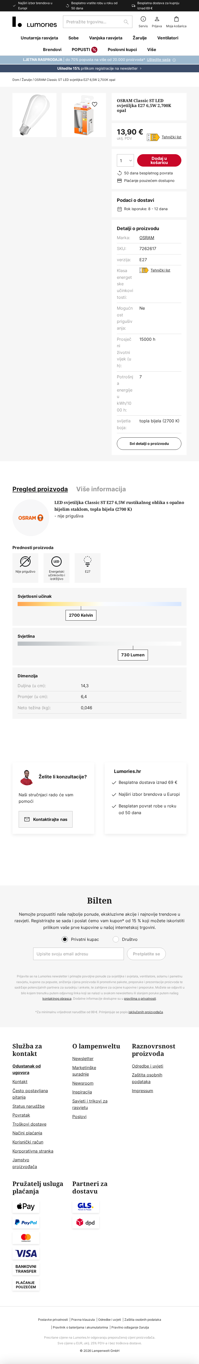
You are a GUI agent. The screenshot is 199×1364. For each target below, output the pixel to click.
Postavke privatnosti (53, 1319)
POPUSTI (81, 49)
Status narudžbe (28, 1106)
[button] (94, 104)
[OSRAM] (30, 517)
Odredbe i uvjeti (147, 1066)
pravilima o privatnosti (140, 998)
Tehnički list (171, 136)
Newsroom (83, 1083)
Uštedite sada (158, 59)
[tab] (40, 489)
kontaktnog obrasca (57, 998)
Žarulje (27, 79)
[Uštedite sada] (99, 64)
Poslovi (79, 1116)
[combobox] (97, 22)
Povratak (21, 1115)
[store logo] (34, 22)
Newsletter (83, 1058)
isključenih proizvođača (146, 1012)
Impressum (142, 1090)
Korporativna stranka (32, 1151)
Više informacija (101, 489)
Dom (15, 79)
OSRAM (146, 237)
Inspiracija (82, 1092)
